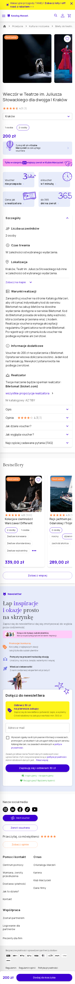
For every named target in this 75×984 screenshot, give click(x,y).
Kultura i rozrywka (39, 26)
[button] (9, 127)
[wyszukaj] (56, 16)
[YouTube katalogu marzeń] (34, 809)
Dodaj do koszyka (44, 977)
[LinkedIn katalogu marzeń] (12, 809)
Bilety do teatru (64, 26)
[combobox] (34, 116)
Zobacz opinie (20, 844)
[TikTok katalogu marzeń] (27, 809)
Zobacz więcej (37, 575)
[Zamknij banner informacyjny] (71, 3)
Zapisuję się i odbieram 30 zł (37, 768)
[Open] (68, 116)
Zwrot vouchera (20, 827)
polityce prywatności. (57, 756)
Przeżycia (17, 26)
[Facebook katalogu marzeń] (20, 809)
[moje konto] (63, 16)
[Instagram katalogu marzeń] (5, 809)
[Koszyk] (69, 16)
